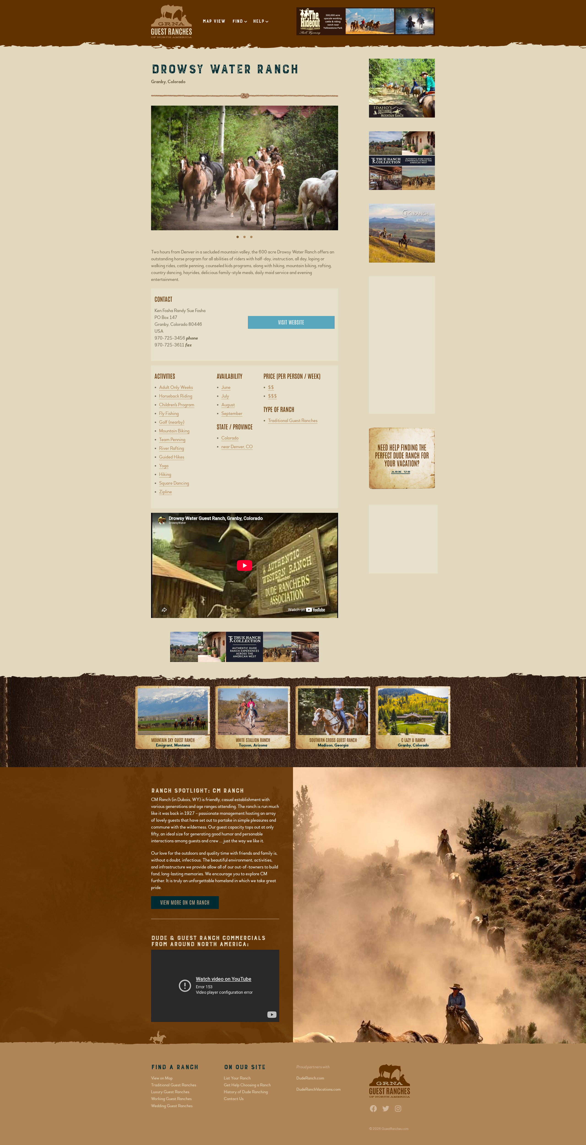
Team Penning (172, 439)
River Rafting (171, 448)
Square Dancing (174, 483)
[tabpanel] (244, 170)
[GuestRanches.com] (172, 21)
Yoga (163, 466)
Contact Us (234, 1098)
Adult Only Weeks (176, 387)
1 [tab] (237, 237)
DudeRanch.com (310, 1078)
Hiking (165, 474)
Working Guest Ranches (171, 1098)
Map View (214, 21)
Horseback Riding (175, 396)
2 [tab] (244, 237)
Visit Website (291, 322)
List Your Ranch (237, 1078)
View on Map (162, 1078)
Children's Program (176, 405)
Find (237, 21)
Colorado (230, 438)
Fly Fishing (169, 413)
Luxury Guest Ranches (170, 1092)
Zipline (165, 492)
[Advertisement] (402, 345)
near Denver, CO (237, 447)
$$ (271, 387)
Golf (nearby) (171, 422)
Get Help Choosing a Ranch (247, 1085)
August (228, 405)
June (226, 387)
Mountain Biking (174, 431)
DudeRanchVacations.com (318, 1089)
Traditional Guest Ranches (292, 420)
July (225, 396)
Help (258, 21)
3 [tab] (251, 237)
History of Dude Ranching (246, 1092)
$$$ (272, 396)
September (231, 413)
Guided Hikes (171, 457)
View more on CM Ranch (185, 902)
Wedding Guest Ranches (172, 1106)
